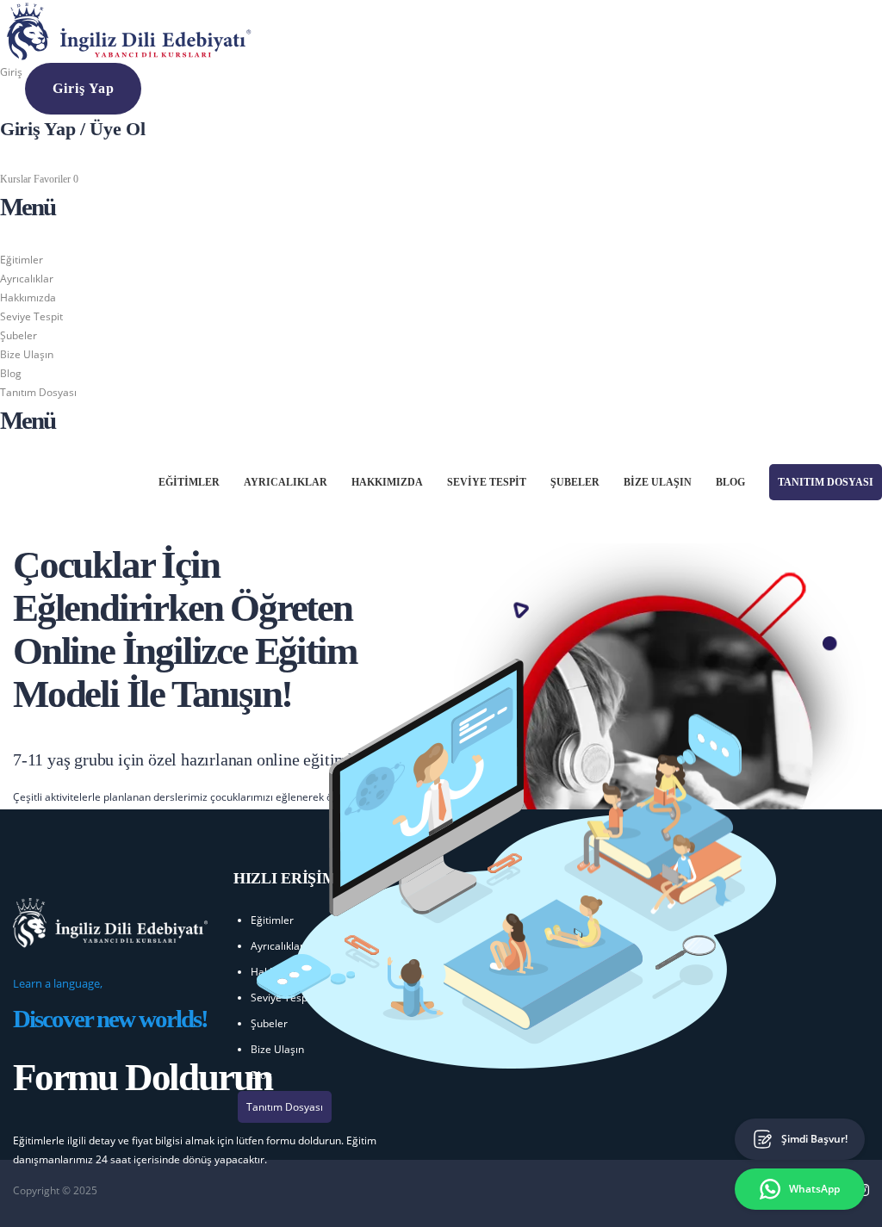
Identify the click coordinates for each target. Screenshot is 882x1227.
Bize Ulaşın (26, 354)
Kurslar (17, 179)
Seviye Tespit (31, 316)
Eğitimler (21, 259)
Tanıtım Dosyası (38, 392)
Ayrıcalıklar (26, 278)
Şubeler (18, 335)
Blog (11, 373)
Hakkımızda (28, 297)
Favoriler (56, 179)
